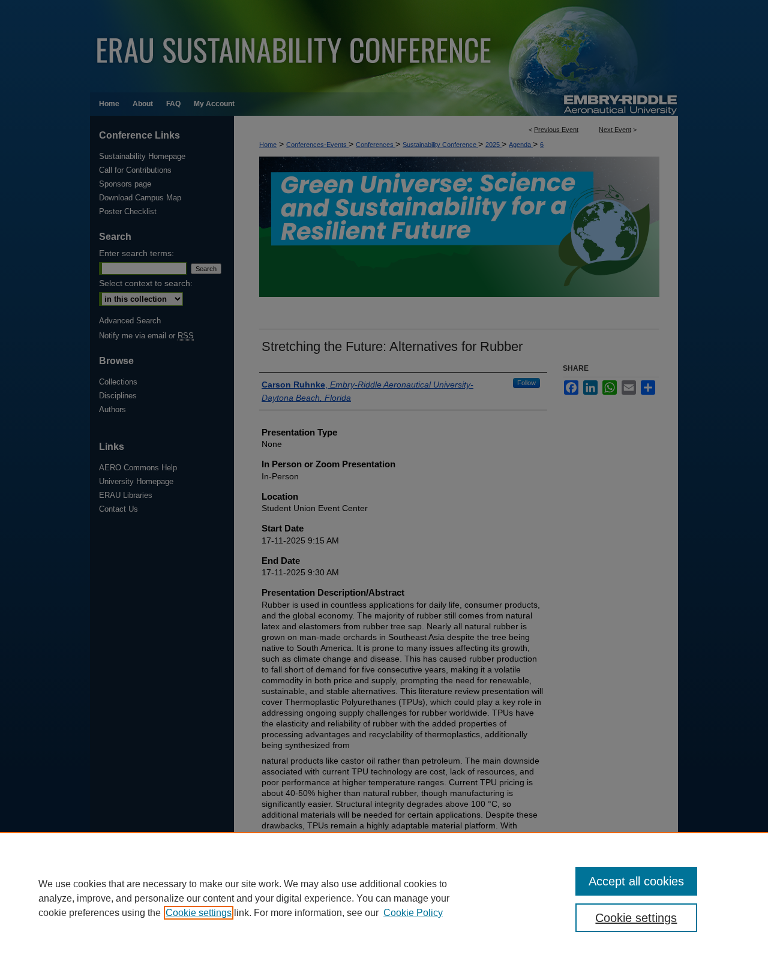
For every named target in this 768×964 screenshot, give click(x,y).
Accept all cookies (636, 881)
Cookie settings (199, 913)
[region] (384, 898)
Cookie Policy (413, 913)
